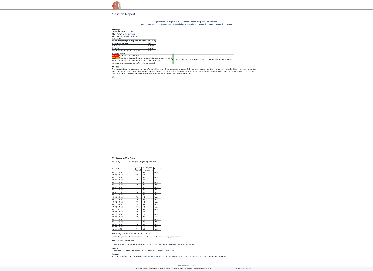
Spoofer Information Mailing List (153, 256)
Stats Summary (153, 24)
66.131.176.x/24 (130, 34)
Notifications (212, 22)
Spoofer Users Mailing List (192, 256)
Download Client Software (185, 22)
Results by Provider (224, 24)
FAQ (199, 22)
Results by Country (207, 24)
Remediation (178, 24)
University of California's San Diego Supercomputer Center (192, 268)
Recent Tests (166, 24)
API (203, 22)
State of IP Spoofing (163, 250)
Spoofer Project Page (164, 22)
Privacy (248, 268)
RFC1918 (122, 46)
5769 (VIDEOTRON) (129, 36)
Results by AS (191, 24)
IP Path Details (201, 71)
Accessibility (240, 268)
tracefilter (118, 244)
